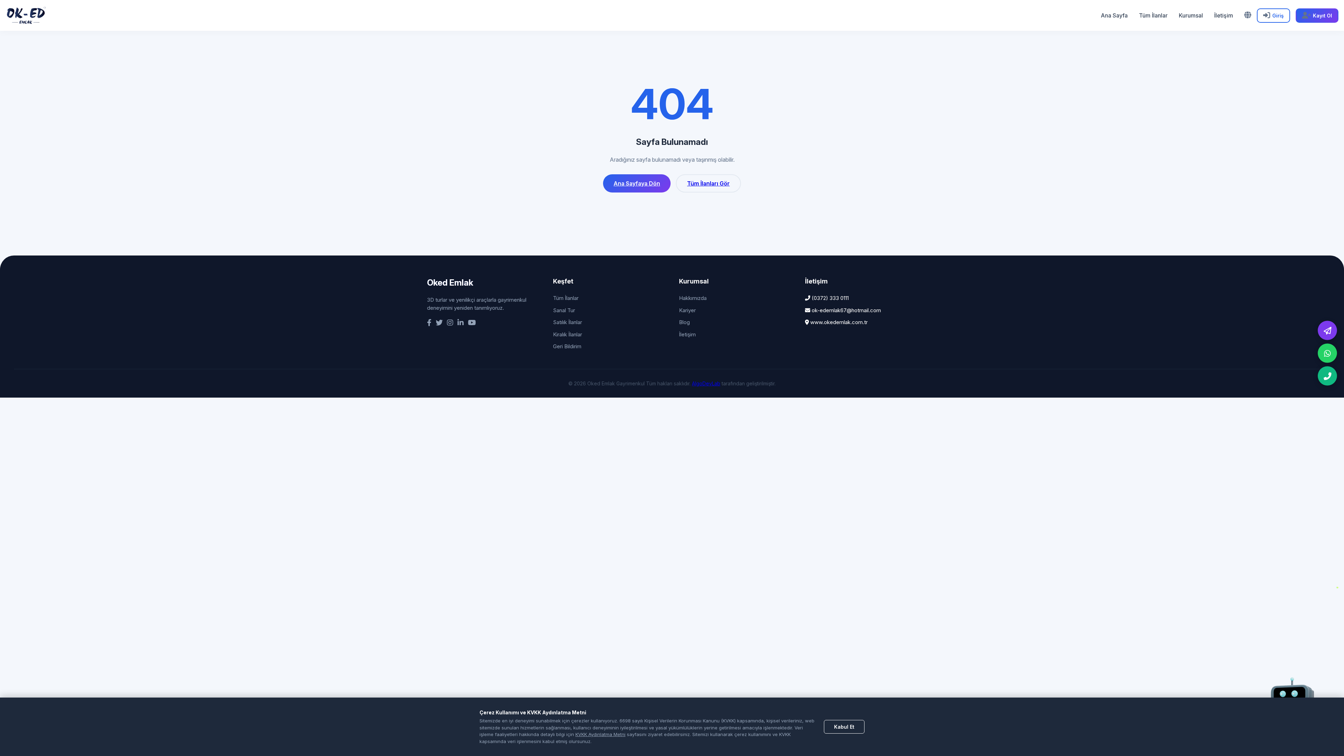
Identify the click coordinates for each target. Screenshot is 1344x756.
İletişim (1223, 15)
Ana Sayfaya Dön (637, 183)
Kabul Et (844, 727)
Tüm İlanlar (1153, 15)
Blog (684, 322)
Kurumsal (1191, 15)
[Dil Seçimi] (1247, 15)
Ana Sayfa (1114, 15)
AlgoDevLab (706, 383)
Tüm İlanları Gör (708, 183)
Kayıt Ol (1322, 16)
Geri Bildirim (567, 346)
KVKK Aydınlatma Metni (600, 734)
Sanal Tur (564, 310)
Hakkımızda (693, 298)
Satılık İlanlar (567, 322)
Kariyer (687, 310)
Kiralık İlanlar (567, 334)
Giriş (1278, 16)
